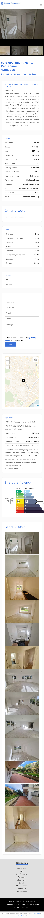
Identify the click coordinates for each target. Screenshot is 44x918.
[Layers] (35, 359)
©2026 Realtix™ (16, 901)
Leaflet (37, 405)
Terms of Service (20, 915)
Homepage (11, 4)
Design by (23, 908)
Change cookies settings (29, 904)
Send (10, 344)
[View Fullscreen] (7, 367)
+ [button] (7, 358)
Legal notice (30, 901)
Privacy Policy (36, 913)
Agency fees (12, 904)
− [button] (7, 362)
